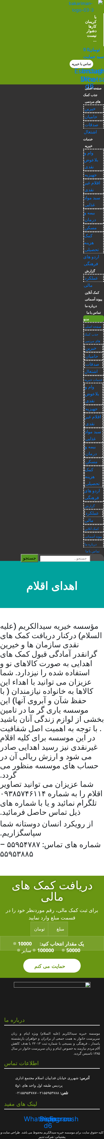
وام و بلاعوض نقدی (91, 160)
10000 (25, 943)
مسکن (91, 227)
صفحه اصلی (93, 88)
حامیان (91, 116)
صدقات (91, 124)
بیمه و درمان (90, 216)
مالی (88, 285)
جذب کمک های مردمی (91, 98)
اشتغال (90, 132)
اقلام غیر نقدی (92, 186)
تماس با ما (93, 313)
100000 (45, 950)
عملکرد (91, 278)
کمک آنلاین (92, 293)
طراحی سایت (11, 1132)
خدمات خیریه (88, 142)
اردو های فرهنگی (91, 260)
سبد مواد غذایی (92, 201)
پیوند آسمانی (93, 299)
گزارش (90, 271)
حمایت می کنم (50, 965)
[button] (81, 64)
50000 (73, 950)
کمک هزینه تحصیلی (91, 242)
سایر (26, 950)
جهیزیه (91, 174)
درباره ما (91, 306)
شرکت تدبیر (46, 1136)
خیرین (90, 108)
